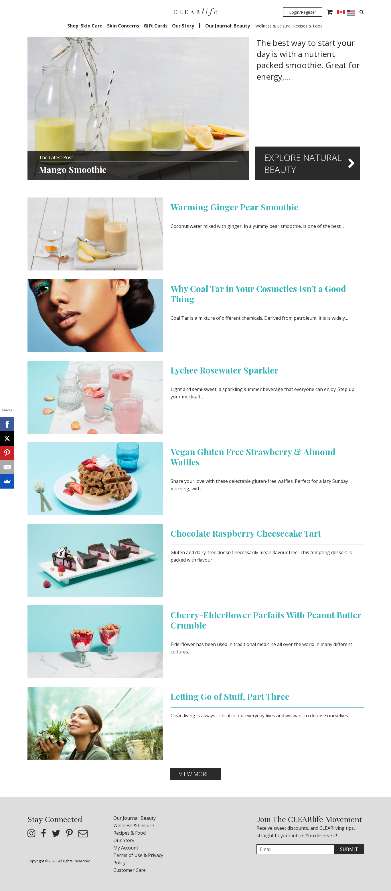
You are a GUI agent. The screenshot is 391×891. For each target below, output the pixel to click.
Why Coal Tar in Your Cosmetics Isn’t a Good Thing (258, 294)
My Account (125, 848)
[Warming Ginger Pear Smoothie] (95, 233)
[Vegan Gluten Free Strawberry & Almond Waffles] (95, 478)
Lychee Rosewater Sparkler (225, 370)
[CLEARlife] (196, 12)
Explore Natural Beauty (303, 163)
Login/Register (302, 12)
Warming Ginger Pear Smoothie (234, 207)
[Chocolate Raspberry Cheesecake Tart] (95, 560)
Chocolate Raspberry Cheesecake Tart (246, 533)
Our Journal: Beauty (227, 26)
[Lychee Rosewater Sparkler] (95, 397)
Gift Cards (155, 26)
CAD (341, 12)
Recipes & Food (308, 26)
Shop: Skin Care (84, 26)
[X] (7, 438)
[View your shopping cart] (329, 12)
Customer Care (129, 870)
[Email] (7, 467)
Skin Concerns (123, 26)
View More (194, 774)
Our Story (183, 26)
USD (351, 13)
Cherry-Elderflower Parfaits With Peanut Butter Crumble (266, 620)
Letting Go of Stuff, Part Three (230, 696)
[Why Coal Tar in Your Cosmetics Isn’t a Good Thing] (95, 315)
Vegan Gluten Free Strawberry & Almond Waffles (253, 457)
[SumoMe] (7, 481)
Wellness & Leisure (273, 26)
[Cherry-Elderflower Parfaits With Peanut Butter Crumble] (95, 641)
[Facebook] (7, 424)
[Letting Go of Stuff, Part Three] (95, 723)
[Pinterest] (7, 453)
